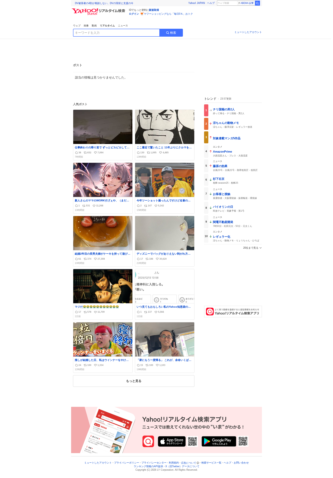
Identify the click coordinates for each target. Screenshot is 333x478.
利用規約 (174, 462)
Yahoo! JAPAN (196, 3)
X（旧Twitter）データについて (182, 466)
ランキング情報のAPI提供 (148, 466)
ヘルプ (211, 3)
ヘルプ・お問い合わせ (236, 462)
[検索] (257, 3)
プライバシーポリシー (126, 462)
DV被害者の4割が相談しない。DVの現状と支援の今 (104, 3)
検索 (173, 32)
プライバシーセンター (153, 462)
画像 (86, 25)
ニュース (123, 25)
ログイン (134, 13)
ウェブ (77, 25)
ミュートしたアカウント (248, 32)
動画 (94, 25)
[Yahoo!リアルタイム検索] (99, 9)
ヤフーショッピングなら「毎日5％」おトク (168, 13)
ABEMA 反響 (247, 3)
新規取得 (154, 9)
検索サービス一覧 (211, 462)
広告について (188, 462)
